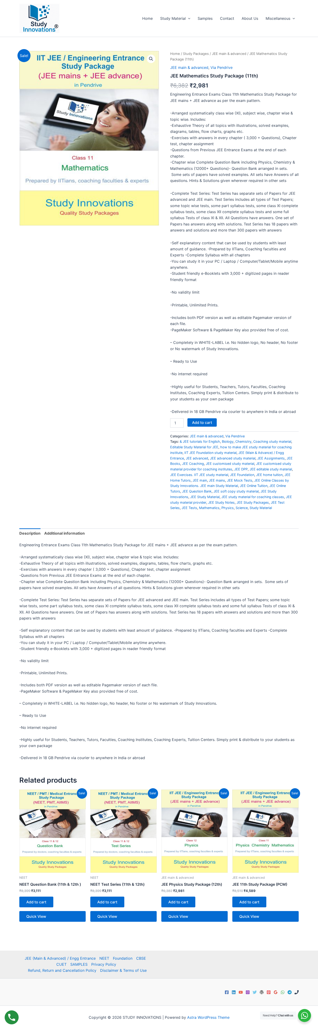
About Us (250, 18)
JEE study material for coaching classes (252, 497)
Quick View (36, 916)
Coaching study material (272, 441)
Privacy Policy (103, 964)
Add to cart (202, 422)
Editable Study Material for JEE (194, 447)
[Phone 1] (296, 992)
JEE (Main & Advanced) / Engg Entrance (60, 958)
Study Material (173, 18)
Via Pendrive (221, 67)
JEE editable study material (271, 469)
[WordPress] (262, 992)
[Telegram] (290, 992)
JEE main (200, 480)
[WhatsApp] (283, 992)
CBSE (141, 958)
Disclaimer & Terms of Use (123, 970)
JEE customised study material (230, 464)
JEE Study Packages (253, 502)
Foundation (122, 958)
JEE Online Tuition (253, 486)
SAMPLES (79, 964)
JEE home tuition (269, 475)
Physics (227, 508)
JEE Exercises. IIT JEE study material (199, 475)
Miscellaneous (278, 18)
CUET (61, 964)
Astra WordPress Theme (208, 1017)
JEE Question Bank (197, 491)
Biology (227, 441)
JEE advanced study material (232, 458)
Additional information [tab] (64, 533)
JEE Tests (189, 508)
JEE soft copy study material (236, 491)
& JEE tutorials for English (200, 441)
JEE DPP (241, 469)
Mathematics (209, 508)
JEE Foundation (242, 475)
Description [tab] (30, 533)
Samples (205, 18)
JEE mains (217, 480)
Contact (227, 18)
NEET (104, 958)
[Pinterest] (269, 992)
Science (242, 508)
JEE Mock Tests (239, 480)
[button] (188, 18)
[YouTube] (241, 992)
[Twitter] (255, 992)
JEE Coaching (193, 464)
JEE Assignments (271, 458)
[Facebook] (227, 992)
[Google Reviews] (276, 992)
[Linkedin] (234, 992)
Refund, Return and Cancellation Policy (62, 970)
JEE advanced (197, 458)
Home (147, 18)
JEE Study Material (205, 497)
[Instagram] (248, 992)
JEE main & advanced (229, 54)
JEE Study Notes (221, 502)
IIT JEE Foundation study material (210, 453)
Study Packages (196, 54)
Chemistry (243, 441)
